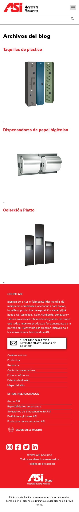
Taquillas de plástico (22, 49)
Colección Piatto (19, 210)
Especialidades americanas (24, 406)
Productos (13, 360)
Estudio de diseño (18, 380)
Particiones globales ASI (22, 416)
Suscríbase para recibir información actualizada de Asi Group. (38, 343)
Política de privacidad (42, 463)
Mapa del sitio (16, 385)
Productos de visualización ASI (26, 421)
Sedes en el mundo (29, 429)
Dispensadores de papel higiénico (35, 129)
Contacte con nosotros (21, 370)
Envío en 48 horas (18, 375)
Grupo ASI (13, 401)
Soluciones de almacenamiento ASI (29, 411)
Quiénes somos (17, 355)
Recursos (13, 365)
